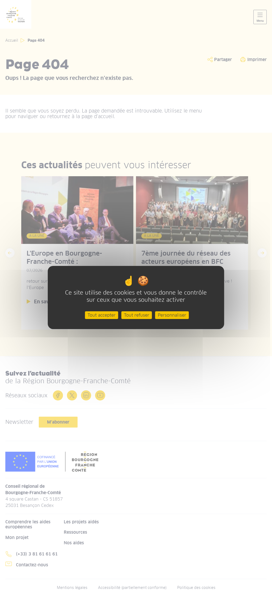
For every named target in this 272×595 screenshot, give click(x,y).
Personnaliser (172, 315)
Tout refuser (136, 315)
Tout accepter (102, 315)
